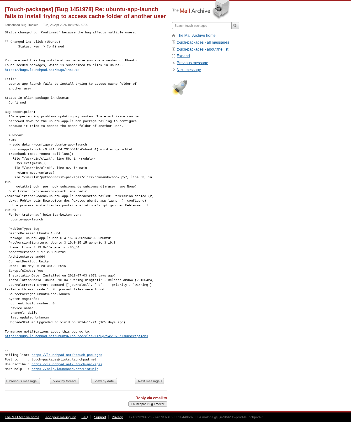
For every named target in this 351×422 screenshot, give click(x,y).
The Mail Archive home (196, 35)
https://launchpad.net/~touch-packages (67, 355)
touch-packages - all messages (203, 42)
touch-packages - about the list (202, 49)
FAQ (84, 417)
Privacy (117, 417)
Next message (149, 381)
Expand (183, 56)
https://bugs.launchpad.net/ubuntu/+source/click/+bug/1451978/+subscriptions (76, 336)
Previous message (23, 381)
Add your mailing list (60, 417)
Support (100, 417)
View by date (104, 381)
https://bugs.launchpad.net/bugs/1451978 (42, 70)
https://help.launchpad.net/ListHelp (65, 369)
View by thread (64, 381)
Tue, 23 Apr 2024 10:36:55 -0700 (65, 25)
